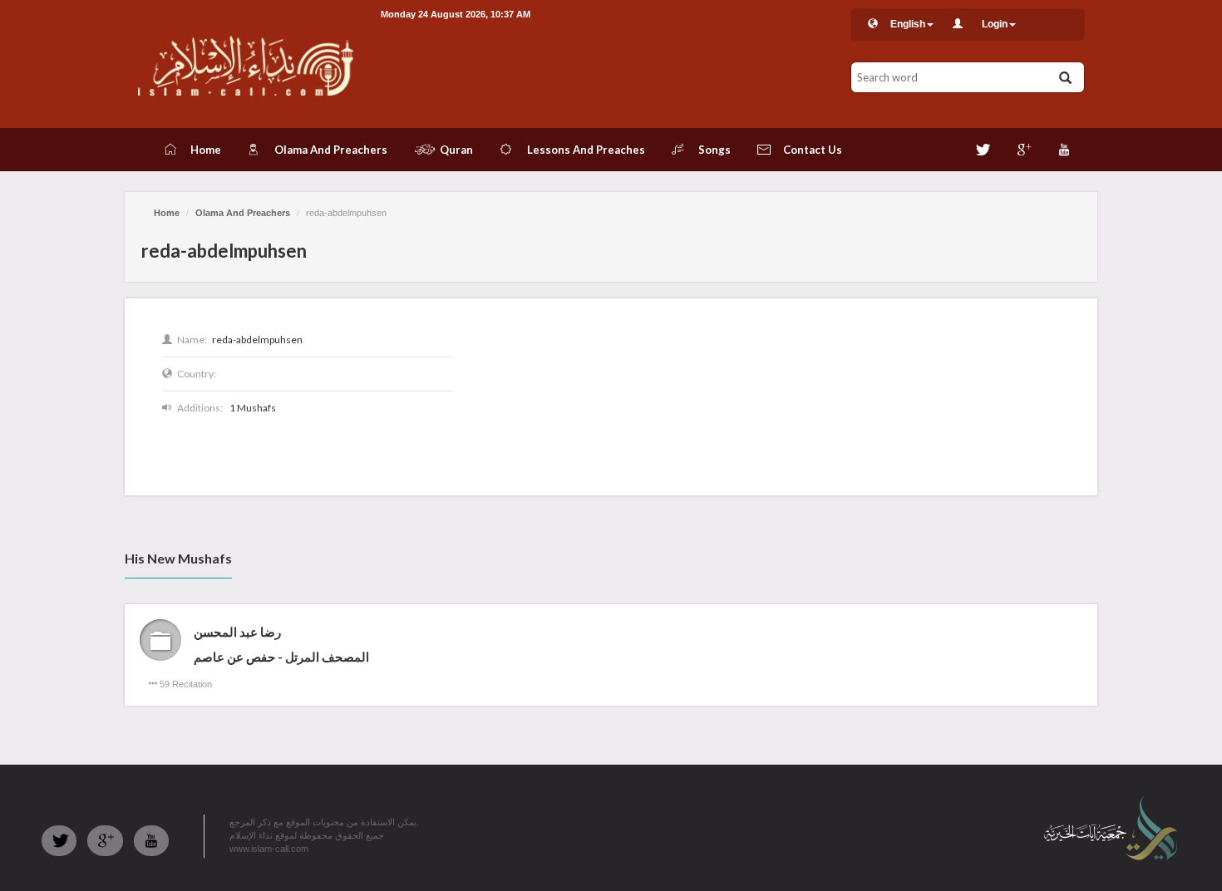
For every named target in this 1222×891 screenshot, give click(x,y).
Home (167, 213)
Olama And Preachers (242, 213)
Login (995, 24)
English (907, 24)
